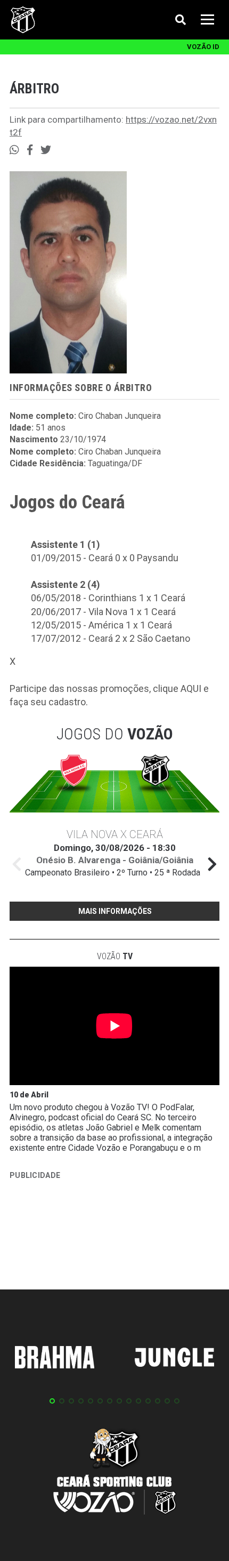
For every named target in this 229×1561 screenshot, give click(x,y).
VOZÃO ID (203, 47)
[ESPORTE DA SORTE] (89, 1234)
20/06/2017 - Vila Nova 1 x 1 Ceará (103, 611)
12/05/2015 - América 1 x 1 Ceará (101, 625)
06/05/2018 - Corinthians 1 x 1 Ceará (108, 597)
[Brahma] (55, 1359)
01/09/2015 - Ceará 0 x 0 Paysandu (104, 557)
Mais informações (115, 911)
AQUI (191, 688)
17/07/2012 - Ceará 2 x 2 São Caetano (110, 638)
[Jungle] (175, 1359)
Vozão (115, 956)
